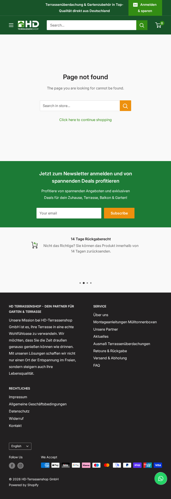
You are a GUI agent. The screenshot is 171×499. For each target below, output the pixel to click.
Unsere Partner (105, 329)
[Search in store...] (125, 105)
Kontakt (15, 425)
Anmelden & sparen (147, 7)
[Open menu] (11, 25)
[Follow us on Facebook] (12, 466)
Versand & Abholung (110, 358)
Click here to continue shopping (85, 119)
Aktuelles (100, 336)
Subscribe (119, 213)
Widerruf (16, 418)
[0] (158, 25)
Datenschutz (19, 411)
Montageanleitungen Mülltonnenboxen (125, 322)
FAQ (96, 365)
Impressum (18, 397)
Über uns (100, 315)
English (16, 446)
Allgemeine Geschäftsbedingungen (38, 404)
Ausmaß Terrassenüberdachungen (121, 343)
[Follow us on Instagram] (20, 466)
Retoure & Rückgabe (110, 351)
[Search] (141, 25)
